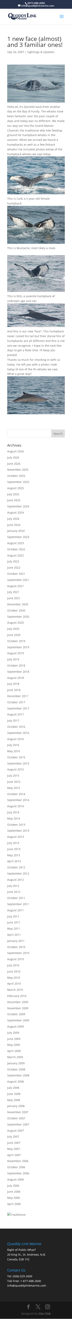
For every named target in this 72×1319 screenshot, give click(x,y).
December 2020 (17, 604)
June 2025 (13, 500)
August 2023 (15, 543)
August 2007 (15, 1130)
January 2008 (16, 1106)
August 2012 (15, 880)
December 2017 (17, 696)
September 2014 (18, 800)
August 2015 (15, 769)
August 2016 (15, 739)
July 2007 (13, 1136)
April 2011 (14, 935)
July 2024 (13, 519)
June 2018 (13, 690)
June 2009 (13, 1039)
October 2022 (16, 549)
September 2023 (18, 537)
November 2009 (17, 1008)
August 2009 (15, 1026)
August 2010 (15, 959)
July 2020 (13, 629)
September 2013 (18, 830)
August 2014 (15, 806)
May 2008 (13, 1100)
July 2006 (13, 1185)
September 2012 (18, 873)
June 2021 (13, 598)
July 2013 (13, 843)
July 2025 (13, 494)
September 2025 (18, 482)
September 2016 (18, 733)
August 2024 (15, 512)
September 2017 (18, 708)
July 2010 (13, 965)
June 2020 (13, 635)
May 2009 (13, 1045)
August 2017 (15, 714)
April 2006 (14, 1204)
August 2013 (15, 837)
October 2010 (16, 947)
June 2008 (13, 1094)
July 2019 (13, 659)
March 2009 (15, 1057)
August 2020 (15, 622)
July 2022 (13, 561)
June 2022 (13, 567)
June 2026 (13, 463)
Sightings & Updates (40, 52)
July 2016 (13, 745)
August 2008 (15, 1081)
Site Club (45, 1313)
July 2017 (13, 720)
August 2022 (15, 555)
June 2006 (13, 1191)
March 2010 (15, 990)
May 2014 (13, 818)
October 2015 (16, 757)
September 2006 (18, 1173)
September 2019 (18, 647)
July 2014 (13, 812)
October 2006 (16, 1167)
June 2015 (13, 782)
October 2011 (16, 898)
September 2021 (18, 580)
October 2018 (16, 665)
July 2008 (13, 1088)
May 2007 (13, 1149)
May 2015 (13, 788)
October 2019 (16, 641)
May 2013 (13, 855)
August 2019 (15, 653)
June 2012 (13, 892)
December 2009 (17, 1002)
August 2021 (15, 586)
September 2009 (18, 1020)
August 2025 (15, 488)
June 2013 (13, 849)
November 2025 (17, 469)
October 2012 (16, 867)
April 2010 (14, 983)
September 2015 (18, 763)
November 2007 (17, 1112)
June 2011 (13, 922)
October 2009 (16, 1014)
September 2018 (18, 672)
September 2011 (18, 904)
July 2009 (13, 1032)
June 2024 (13, 525)
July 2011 (13, 916)
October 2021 (16, 574)
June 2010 (13, 971)
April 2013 (14, 861)
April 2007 (14, 1155)
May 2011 (13, 928)
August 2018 (15, 678)
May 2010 (13, 977)
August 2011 (15, 910)
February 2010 (16, 996)
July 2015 (13, 775)
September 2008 (18, 1075)
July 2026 (13, 457)
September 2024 (18, 506)
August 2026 (15, 451)
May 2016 (13, 751)
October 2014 (16, 794)
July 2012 (13, 886)
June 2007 (13, 1143)
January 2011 (16, 941)
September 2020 (18, 616)
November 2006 (17, 1161)
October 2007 (16, 1118)
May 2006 (13, 1198)
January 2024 (16, 531)
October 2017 (16, 702)
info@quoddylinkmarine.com (26, 1285)
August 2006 (15, 1179)
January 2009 (16, 1063)
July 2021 (13, 592)
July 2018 (13, 684)
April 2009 (14, 1051)
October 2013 (16, 824)
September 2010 (18, 953)
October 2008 (16, 1069)
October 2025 (16, 476)
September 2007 (18, 1124)
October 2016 (16, 727)
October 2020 (16, 610)
